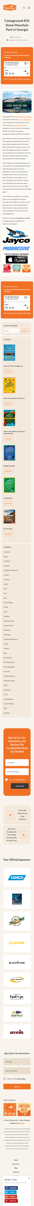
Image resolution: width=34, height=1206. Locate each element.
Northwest (7, 635)
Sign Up (17, 1086)
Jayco (5, 612)
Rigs (5, 653)
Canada (6, 575)
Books (6, 556)
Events (6, 584)
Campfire (7, 566)
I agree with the (16, 1079)
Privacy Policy (20, 779)
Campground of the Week (23, 117)
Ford (5, 593)
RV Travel (7, 671)
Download (27, 79)
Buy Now (8, 371)
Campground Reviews (16, 40)
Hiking (6, 607)
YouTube (6, 713)
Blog (16, 1168)
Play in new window (16, 79)
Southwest (7, 690)
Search (25, 331)
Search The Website (10, 325)
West (5, 708)
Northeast (7, 630)
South (25, 40)
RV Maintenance (9, 662)
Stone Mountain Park (19, 125)
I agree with (17, 779)
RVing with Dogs (9, 681)
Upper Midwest (9, 704)
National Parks (8, 625)
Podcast (6, 648)
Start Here (16, 1164)
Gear (5, 598)
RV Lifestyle (7, 658)
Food (5, 589)
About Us (16, 1172)
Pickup (6, 644)
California (7, 561)
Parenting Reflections (11, 639)
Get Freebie (20, 786)
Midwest (6, 616)
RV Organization (9, 667)
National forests (9, 621)
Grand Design (8, 602)
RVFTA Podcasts (9, 676)
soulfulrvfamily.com (25, 119)
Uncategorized (8, 699)
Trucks (6, 694)
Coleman (7, 579)
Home (16, 1160)
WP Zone (21, 1123)
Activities (7, 552)
